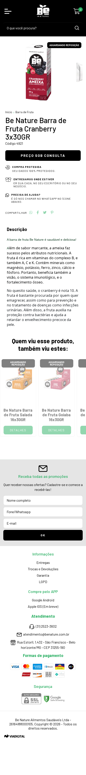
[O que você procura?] (77, 28)
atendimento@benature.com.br (46, 634)
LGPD (43, 582)
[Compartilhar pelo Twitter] (44, 212)
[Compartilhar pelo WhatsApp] (31, 212)
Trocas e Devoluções (43, 569)
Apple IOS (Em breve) (43, 606)
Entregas (43, 562)
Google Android (43, 600)
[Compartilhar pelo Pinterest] (52, 212)
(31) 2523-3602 (46, 626)
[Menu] (8, 11)
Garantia (43, 575)
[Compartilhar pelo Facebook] (38, 212)
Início (8, 112)
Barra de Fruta (24, 112)
